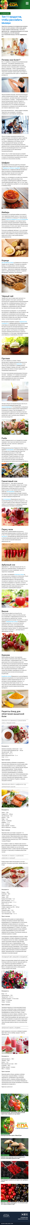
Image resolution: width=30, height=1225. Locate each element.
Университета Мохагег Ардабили (11, 168)
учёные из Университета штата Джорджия (17, 219)
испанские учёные (19, 574)
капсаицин (4, 536)
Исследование (10, 491)
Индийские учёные (6, 676)
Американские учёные (12, 621)
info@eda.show (24, 1217)
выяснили (19, 364)
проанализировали (6, 407)
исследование (9, 449)
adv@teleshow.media (23, 1219)
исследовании (7, 499)
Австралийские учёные (7, 262)
